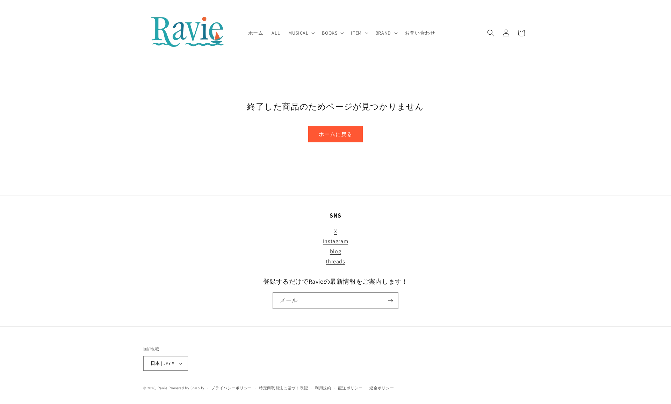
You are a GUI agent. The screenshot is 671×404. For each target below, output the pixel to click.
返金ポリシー (381, 387)
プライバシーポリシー (231, 387)
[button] (301, 33)
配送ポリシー (350, 387)
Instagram (335, 241)
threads (335, 261)
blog (335, 251)
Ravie (163, 387)
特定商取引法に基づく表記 (283, 387)
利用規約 (323, 387)
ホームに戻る (335, 134)
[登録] (390, 300)
